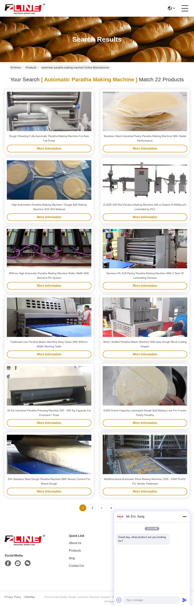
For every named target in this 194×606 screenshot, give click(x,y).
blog (72, 558)
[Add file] (119, 600)
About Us (75, 543)
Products (31, 67)
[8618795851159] (17, 563)
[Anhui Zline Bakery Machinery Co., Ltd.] (25, 8)
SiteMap (30, 596)
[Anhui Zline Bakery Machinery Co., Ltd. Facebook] (8, 563)
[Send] (184, 600)
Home (17, 67)
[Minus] (184, 516)
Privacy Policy (13, 596)
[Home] (25, 544)
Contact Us (76, 565)
